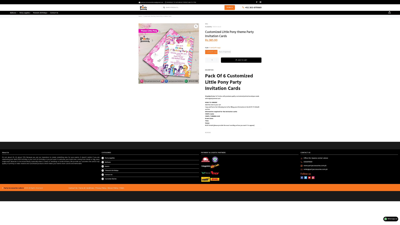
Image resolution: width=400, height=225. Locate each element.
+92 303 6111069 (252, 7)
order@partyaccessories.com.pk (316, 169)
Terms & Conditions (86, 188)
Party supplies (110, 158)
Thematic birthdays (111, 170)
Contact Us (108, 175)
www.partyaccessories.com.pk (315, 165)
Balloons (108, 162)
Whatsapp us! (392, 219)
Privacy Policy (101, 188)
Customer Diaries (111, 179)
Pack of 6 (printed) (225, 52)
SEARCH (230, 7)
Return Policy (113, 188)
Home (140, 16)
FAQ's (122, 188)
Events (107, 166)
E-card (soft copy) (211, 52)
